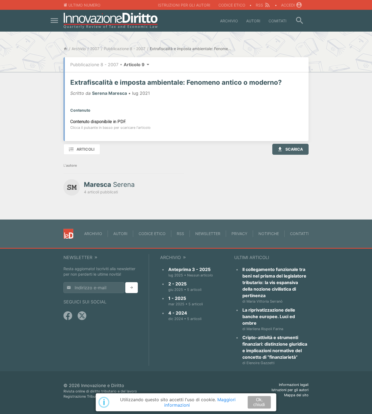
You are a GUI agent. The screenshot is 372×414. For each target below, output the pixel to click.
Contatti (299, 233)
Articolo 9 (135, 64)
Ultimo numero (84, 5)
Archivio (229, 21)
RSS (259, 5)
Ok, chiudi (259, 402)
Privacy (239, 233)
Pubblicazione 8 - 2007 (124, 48)
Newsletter (207, 233)
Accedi (288, 5)
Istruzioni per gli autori (184, 5)
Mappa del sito (296, 395)
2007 (94, 48)
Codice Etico (231, 5)
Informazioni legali (294, 385)
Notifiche (268, 233)
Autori (253, 21)
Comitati (277, 21)
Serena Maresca (109, 93)
